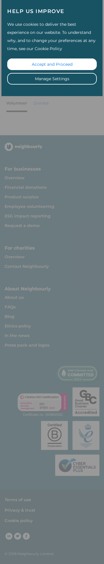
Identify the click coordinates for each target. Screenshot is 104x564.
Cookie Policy (48, 48)
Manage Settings (52, 78)
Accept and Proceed (52, 64)
